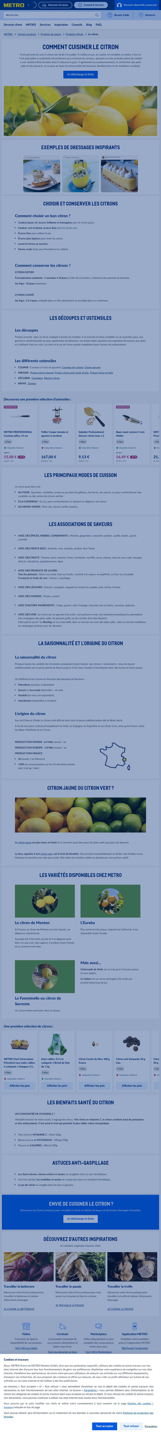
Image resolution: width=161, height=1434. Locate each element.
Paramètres (90, 1390)
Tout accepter (104, 1426)
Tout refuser (131, 1426)
